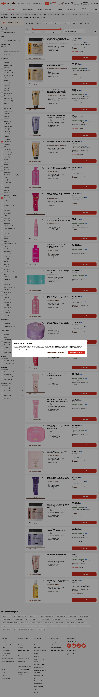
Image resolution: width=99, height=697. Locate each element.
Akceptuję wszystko (76, 352)
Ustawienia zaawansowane (55, 352)
